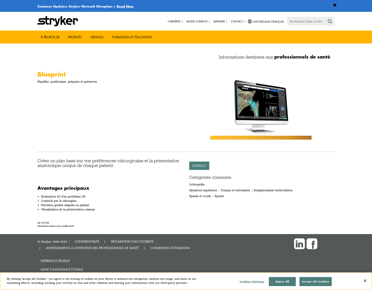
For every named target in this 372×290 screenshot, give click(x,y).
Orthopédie (197, 184)
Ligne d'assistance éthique (62, 269)
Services (97, 37)
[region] (186, 281)
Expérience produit (55, 261)
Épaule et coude (200, 196)
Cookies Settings (252, 281)
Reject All (282, 281)
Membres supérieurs (203, 190)
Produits (75, 37)
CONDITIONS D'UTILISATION (170, 248)
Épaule (219, 196)
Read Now (125, 6)
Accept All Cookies (315, 281)
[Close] (365, 280)
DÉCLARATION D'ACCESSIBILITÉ (132, 241)
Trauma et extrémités (235, 190)
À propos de (50, 37)
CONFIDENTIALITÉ (87, 241)
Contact (199, 166)
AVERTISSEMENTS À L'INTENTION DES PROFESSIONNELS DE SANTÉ (92, 248)
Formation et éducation (132, 37)
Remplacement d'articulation (273, 190)
